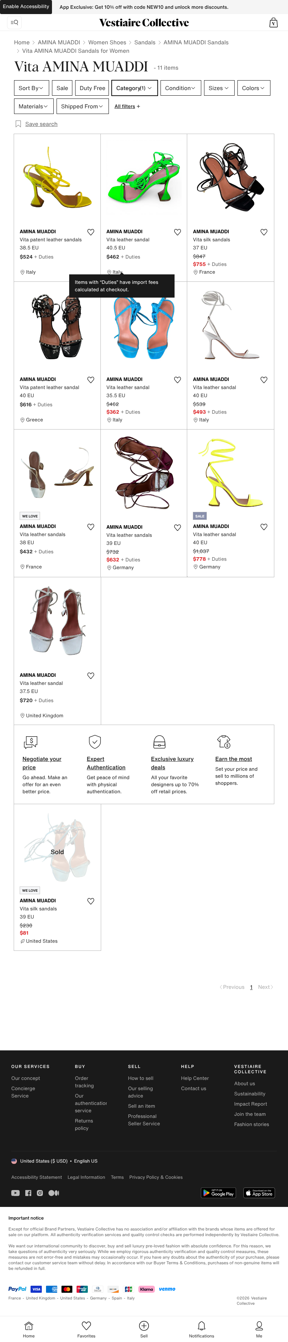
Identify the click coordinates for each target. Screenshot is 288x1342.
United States (72, 1298)
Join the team (250, 1114)
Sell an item (141, 1106)
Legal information (86, 1177)
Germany (98, 1298)
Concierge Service (23, 1092)
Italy (131, 1298)
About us (244, 1083)
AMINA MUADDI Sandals (196, 42)
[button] (274, 22)
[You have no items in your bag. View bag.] (274, 22)
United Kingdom (40, 1298)
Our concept (25, 1078)
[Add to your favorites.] (91, 232)
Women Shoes (107, 42)
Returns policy (84, 1124)
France (14, 1298)
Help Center (195, 1078)
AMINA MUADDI (59, 42)
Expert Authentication (106, 763)
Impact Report (250, 1104)
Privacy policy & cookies (156, 1177)
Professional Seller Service (144, 1120)
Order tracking (84, 1082)
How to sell (140, 1078)
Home (22, 42)
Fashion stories (251, 1124)
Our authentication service (92, 1103)
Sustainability (250, 1094)
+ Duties (43, 256)
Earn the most (233, 759)
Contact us (194, 1088)
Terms (117, 1177)
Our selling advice (140, 1092)
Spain (117, 1298)
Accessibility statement (36, 1177)
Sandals (144, 42)
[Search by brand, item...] (14, 22)
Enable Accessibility (26, 6)
